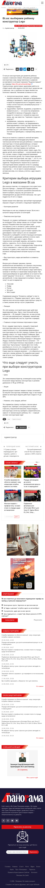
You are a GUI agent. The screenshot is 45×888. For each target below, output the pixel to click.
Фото (27, 866)
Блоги (38, 866)
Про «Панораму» (21, 869)
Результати (38, 620)
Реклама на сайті (22, 875)
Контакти (34, 872)
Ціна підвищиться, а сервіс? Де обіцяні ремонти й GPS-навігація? (22, 615)
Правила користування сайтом (18, 872)
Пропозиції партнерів (35, 25)
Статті (21, 866)
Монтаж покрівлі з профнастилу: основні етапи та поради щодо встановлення (21, 650)
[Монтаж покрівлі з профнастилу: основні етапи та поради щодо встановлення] (12, 495)
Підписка (32, 869)
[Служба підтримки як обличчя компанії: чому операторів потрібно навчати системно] (12, 472)
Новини (14, 866)
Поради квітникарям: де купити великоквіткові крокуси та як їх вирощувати (22, 643)
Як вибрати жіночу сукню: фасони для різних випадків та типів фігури (21, 667)
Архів (12, 869)
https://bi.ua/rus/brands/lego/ (21, 84)
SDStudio (36, 884)
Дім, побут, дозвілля (21, 25)
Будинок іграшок (16, 419)
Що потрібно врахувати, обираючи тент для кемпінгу (20, 681)
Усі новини (39, 686)
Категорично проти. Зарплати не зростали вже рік (20, 605)
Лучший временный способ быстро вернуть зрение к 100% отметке (32, 452)
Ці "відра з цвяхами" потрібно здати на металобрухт (21, 608)
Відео (32, 866)
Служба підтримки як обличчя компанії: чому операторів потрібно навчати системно (21, 636)
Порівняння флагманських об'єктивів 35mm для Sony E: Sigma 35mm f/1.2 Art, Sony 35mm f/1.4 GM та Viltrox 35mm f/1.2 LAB (22, 659)
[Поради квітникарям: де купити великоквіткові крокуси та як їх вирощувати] (32, 472)
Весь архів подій (32, 777)
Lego (9, 419)
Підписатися (33, 852)
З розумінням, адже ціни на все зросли (16, 611)
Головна (7, 866)
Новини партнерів (11, 468)
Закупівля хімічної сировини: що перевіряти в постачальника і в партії (22, 674)
